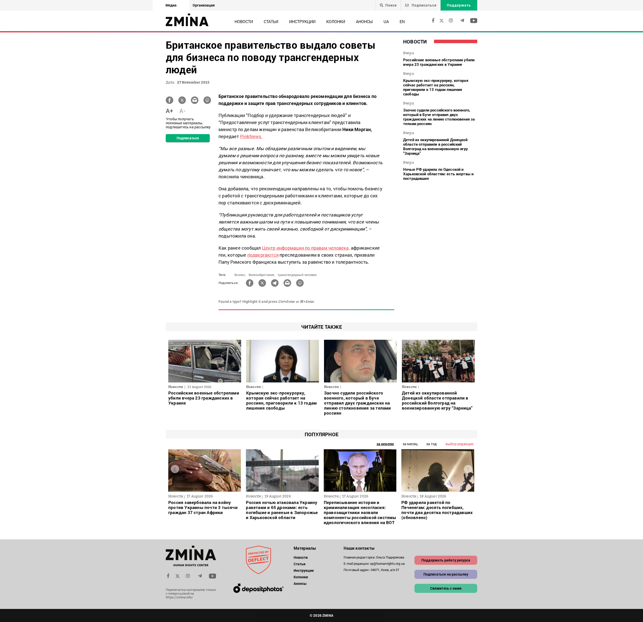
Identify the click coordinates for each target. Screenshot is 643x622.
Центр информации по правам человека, (306, 248)
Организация (204, 5)
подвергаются (263, 255)
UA (386, 21)
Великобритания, (262, 274)
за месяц (410, 443)
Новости (244, 21)
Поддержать (459, 5)
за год (431, 443)
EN (402, 21)
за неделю (385, 443)
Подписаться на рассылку (445, 574)
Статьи (271, 21)
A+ (169, 110)
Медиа (171, 5)
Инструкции (302, 21)
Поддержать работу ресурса (445, 560)
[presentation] (175, 469)
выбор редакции (459, 443)
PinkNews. (251, 136)
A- (182, 110)
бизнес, (240, 274)
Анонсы (364, 21)
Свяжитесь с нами (446, 588)
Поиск (391, 5)
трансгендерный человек (297, 274)
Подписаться (424, 5)
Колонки (335, 21)
